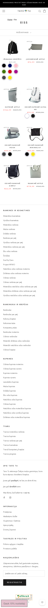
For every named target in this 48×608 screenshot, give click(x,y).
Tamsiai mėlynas (10, 65)
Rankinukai (7, 310)
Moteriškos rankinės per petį (14, 247)
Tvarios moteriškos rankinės (13, 432)
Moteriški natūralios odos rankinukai (17, 345)
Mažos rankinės (9, 229)
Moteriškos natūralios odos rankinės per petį (20, 286)
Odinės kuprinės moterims (13, 364)
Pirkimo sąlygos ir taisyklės (13, 544)
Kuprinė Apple (12, 107)
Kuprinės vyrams (9, 377)
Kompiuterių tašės (10, 327)
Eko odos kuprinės (10, 395)
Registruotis (14, 582)
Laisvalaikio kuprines (11, 382)
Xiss (15, 19)
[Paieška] (40, 11)
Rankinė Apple (35, 183)
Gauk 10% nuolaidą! (14, 603)
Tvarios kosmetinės (10, 445)
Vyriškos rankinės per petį (13, 242)
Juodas (4, 65)
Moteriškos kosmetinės (11, 216)
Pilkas (4, 77)
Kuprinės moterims (10, 373)
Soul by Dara (8, 260)
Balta (27, 116)
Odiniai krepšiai (9, 349)
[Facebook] (4, 497)
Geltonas (10, 77)
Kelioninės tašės (9, 323)
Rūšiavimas (23, 32)
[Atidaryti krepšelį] (44, 11)
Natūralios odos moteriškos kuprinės (17, 408)
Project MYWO (9, 264)
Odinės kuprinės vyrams (12, 368)
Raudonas (10, 71)
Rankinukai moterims (11, 332)
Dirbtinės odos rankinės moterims (16, 273)
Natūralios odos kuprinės (12, 399)
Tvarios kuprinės (9, 436)
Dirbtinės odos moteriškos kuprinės (16, 417)
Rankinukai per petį (10, 314)
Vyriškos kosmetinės (10, 220)
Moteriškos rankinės (10, 224)
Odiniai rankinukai (10, 336)
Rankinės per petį (9, 238)
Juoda (33, 116)
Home (9, 19)
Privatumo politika (10, 548)
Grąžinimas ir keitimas (11, 520)
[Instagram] (10, 497)
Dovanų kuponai (9, 529)
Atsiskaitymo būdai (10, 516)
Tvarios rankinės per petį (12, 440)
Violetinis (16, 71)
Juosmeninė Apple (35, 59)
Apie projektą (8, 525)
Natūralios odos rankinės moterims (16, 269)
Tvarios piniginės (9, 454)
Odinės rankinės (9, 277)
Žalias (4, 71)
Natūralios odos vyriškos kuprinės (16, 413)
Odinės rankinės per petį (12, 282)
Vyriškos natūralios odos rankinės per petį (19, 295)
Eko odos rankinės (10, 251)
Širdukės (6, 255)
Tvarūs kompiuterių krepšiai (13, 449)
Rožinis (16, 65)
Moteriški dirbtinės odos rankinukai (16, 341)
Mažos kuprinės (9, 386)
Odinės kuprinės (9, 404)
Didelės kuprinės (9, 390)
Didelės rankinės (9, 233)
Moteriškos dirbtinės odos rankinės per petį (19, 291)
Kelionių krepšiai (9, 319)
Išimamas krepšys (12, 59)
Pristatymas (7, 512)
